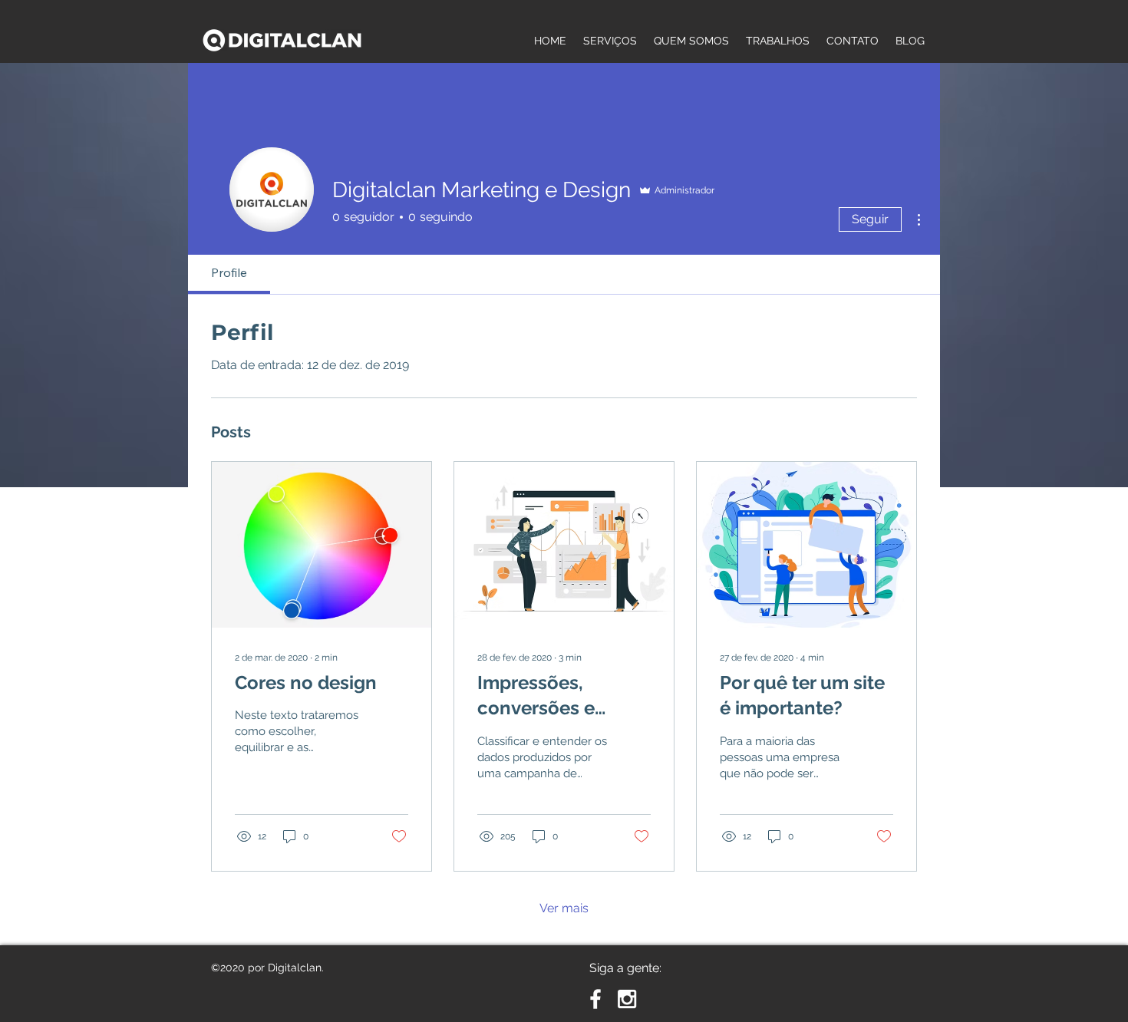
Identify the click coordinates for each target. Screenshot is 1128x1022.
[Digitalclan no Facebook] (595, 999)
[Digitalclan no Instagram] (627, 999)
